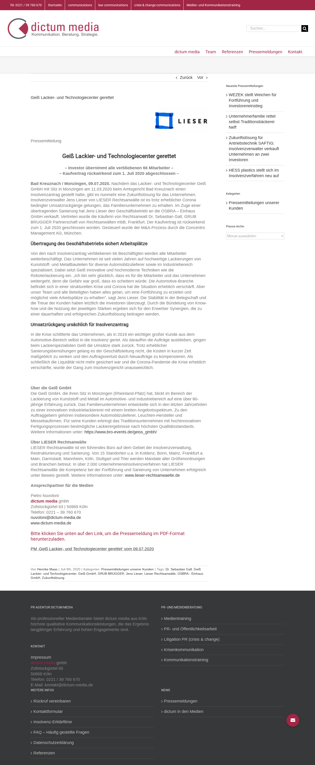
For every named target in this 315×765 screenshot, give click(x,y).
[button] (292, 720)
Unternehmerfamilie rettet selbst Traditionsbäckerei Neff (252, 122)
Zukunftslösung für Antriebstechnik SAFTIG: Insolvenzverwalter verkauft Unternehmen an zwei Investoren (254, 148)
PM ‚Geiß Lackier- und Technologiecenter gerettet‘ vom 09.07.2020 (92, 549)
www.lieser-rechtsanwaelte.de (152, 475)
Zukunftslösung (53, 578)
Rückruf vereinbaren (52, 701)
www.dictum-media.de (51, 523)
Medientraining (177, 618)
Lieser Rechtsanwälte (160, 573)
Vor (200, 77)
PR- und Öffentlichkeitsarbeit (190, 629)
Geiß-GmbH (87, 573)
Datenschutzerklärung (53, 742)
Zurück (186, 77)
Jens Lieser (134, 573)
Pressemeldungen (180, 701)
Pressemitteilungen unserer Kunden (127, 569)
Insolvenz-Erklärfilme (52, 722)
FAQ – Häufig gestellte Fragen (61, 732)
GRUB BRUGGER (111, 573)
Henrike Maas (47, 569)
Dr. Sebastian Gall (179, 569)
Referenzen (44, 753)
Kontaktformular (48, 711)
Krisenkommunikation (184, 649)
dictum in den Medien (183, 711)
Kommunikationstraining (186, 660)
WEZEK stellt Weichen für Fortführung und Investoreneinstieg (252, 100)
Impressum (41, 657)
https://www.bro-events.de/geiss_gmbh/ (120, 432)
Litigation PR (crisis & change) (192, 639)
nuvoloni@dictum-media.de (56, 517)
